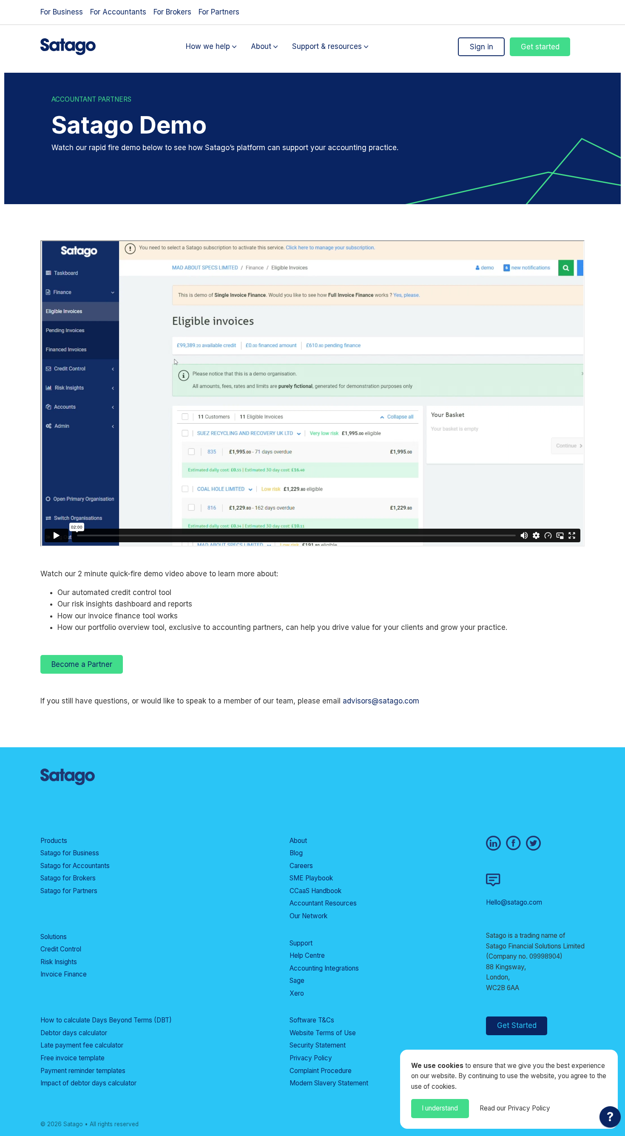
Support (301, 943)
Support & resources (327, 47)
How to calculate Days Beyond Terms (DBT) (106, 1020)
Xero (297, 993)
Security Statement (318, 1045)
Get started (540, 47)
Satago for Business (69, 853)
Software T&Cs (312, 1020)
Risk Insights (58, 962)
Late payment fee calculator (81, 1045)
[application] (610, 1119)
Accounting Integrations (324, 968)
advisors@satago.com (381, 701)
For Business (61, 12)
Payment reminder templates (82, 1071)
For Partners (219, 12)
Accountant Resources (323, 903)
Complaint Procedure (321, 1071)
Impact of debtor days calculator (88, 1083)
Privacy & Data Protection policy (247, 686)
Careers (301, 866)
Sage (297, 981)
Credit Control (60, 949)
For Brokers (172, 12)
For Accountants (118, 12)
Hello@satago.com (514, 902)
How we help (208, 47)
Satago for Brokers (68, 878)
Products (53, 841)
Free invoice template (72, 1058)
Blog (296, 853)
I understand (440, 1108)
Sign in (481, 47)
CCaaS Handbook (315, 891)
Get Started (517, 1025)
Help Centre (307, 955)
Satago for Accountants (75, 866)
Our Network (308, 916)
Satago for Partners (68, 891)
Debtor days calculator (73, 1033)
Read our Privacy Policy (515, 1108)
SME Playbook (311, 878)
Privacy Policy (311, 1058)
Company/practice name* (195, 552)
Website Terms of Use (323, 1033)
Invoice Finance (63, 974)
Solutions (53, 937)
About (261, 47)
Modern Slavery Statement (329, 1083)
